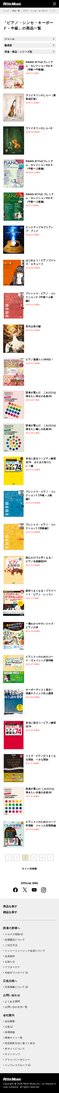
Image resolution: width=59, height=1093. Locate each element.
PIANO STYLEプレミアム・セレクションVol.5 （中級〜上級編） (39, 165)
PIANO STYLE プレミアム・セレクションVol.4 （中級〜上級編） (40, 198)
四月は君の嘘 (33, 326)
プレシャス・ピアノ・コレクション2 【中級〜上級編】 (41, 297)
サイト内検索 (29, 868)
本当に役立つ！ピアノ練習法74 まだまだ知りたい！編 (41, 462)
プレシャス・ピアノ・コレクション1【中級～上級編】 (41, 495)
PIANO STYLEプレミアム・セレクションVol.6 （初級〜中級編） (39, 66)
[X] (24, 889)
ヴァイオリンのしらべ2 (39, 128)
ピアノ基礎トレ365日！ (40, 359)
